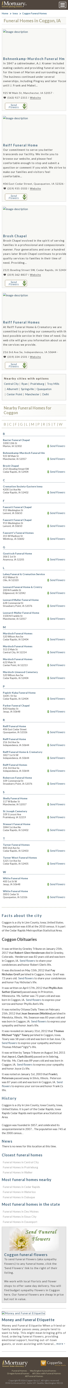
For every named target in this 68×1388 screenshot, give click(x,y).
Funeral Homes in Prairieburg (20, 1167)
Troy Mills (53, 383)
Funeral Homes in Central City (21, 1162)
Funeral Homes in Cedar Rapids (21, 1186)
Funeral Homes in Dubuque (19, 1197)
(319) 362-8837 (17, 274)
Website (35, 97)
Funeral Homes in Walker (18, 1172)
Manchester (32, 394)
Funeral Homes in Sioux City (19, 1216)
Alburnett (12, 389)
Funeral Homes (19, 1370)
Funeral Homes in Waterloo (19, 1192)
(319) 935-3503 (17, 188)
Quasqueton (44, 389)
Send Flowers (57, 446)
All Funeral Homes (34, 1376)
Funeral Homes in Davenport (20, 1221)
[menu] (62, 5)
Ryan (24, 383)
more (60, 1343)
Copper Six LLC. (33, 1380)
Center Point (14, 394)
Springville (27, 389)
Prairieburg (37, 383)
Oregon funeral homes (18, 1373)
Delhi (45, 394)
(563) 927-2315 (17, 97)
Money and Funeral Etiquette (28, 1319)
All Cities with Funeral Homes (46, 1373)
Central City (11, 383)
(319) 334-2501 (17, 356)
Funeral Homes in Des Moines (21, 1211)
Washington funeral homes (43, 1370)
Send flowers (27, 960)
